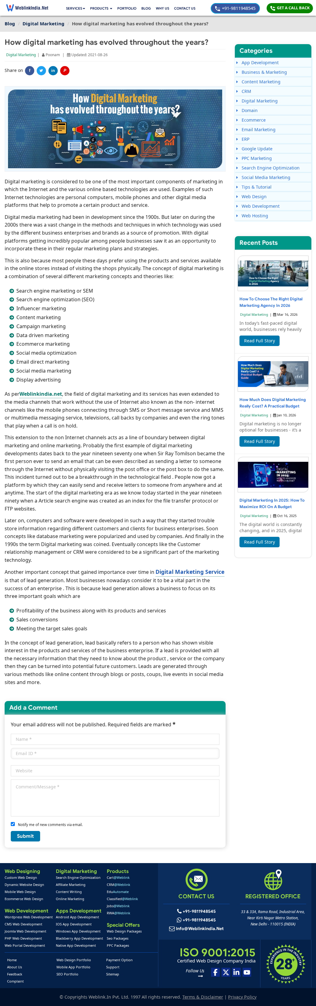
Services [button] (74, 8)
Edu (118, 891)
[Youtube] (247, 972)
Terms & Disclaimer (202, 997)
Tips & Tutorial (256, 187)
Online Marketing (70, 898)
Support (112, 967)
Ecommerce (253, 120)
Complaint (15, 981)
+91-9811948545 (238, 8)
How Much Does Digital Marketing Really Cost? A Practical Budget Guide (272, 406)
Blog (146, 8)
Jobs (118, 906)
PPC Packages (118, 945)
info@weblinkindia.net (200, 928)
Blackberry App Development (79, 938)
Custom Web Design (21, 877)
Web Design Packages (124, 931)
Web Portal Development (25, 945)
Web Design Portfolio (73, 960)
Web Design (253, 196)
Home (12, 960)
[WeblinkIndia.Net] (27, 7)
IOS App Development (74, 924)
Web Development (260, 206)
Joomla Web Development (25, 931)
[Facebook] (215, 972)
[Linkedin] (236, 972)
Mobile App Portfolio (73, 967)
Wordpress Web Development (29, 917)
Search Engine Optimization (270, 168)
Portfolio (126, 8)
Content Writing (69, 891)
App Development (259, 62)
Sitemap (112, 974)
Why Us (162, 8)
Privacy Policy (242, 997)
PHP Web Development (23, 938)
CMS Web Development (23, 924)
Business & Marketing (263, 72)
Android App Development (77, 917)
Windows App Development (78, 931)
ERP (244, 139)
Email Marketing (258, 129)
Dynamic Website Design (24, 884)
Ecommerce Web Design (24, 898)
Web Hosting (254, 216)
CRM (245, 91)
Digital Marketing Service (190, 571)
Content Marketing (260, 82)
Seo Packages (117, 938)
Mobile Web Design (20, 891)
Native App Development (76, 945)
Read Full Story (259, 341)
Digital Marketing (21, 54)
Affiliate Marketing (70, 884)
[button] (101, 8)
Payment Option (119, 960)
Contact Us (184, 8)
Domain (249, 110)
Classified (122, 898)
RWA (118, 913)
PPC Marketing (256, 158)
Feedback (14, 974)
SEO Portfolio (67, 974)
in (53, 71)
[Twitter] (41, 70)
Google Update (256, 149)
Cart (118, 877)
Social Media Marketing (265, 177)
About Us (14, 967)
